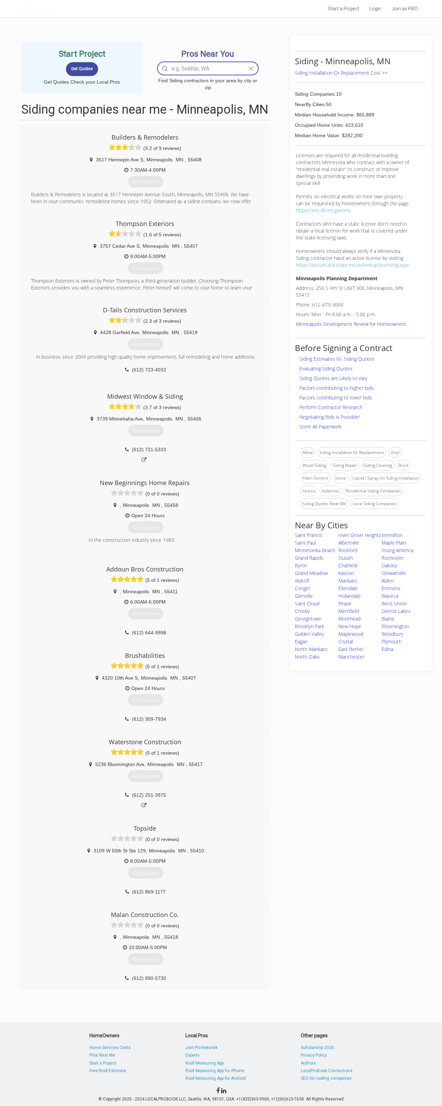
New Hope (349, 626)
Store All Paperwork (320, 426)
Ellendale (348, 588)
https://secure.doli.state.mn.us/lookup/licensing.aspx (352, 265)
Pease (345, 603)
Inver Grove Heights (359, 535)
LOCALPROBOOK (62, 8)
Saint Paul (305, 542)
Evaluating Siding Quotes (326, 368)
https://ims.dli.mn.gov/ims (323, 210)
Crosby (302, 611)
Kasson (346, 573)
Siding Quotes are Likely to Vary (333, 378)
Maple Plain (394, 542)
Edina (387, 649)
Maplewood (350, 634)
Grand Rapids (309, 558)
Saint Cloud (307, 603)
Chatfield (347, 565)
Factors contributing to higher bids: (337, 388)
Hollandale (349, 596)
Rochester (393, 558)
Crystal (345, 641)
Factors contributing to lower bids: (336, 397)
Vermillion (392, 535)
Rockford (347, 550)
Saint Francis (308, 535)
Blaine (388, 618)
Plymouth (392, 641)
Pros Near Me (102, 1055)
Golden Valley (309, 634)
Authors (308, 1063)
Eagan (301, 641)
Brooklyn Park (309, 626)
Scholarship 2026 (317, 1047)
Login (375, 8)
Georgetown (308, 618)
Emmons (391, 588)
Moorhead (349, 618)
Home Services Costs (110, 1047)
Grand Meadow (311, 573)
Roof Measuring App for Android (215, 1078)
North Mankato (311, 649)
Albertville (348, 542)
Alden (388, 580)
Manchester (351, 656)
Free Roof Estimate (107, 1070)
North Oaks (307, 656)
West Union (394, 603)
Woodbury (392, 634)
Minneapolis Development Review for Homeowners (351, 324)
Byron (301, 565)
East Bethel (350, 649)
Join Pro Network (201, 1047)
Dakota (389, 565)
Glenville (304, 596)
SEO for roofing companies (326, 1078)
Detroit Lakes (396, 611)
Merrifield (348, 611)
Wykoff (302, 580)
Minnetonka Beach (315, 550)
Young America (397, 550)
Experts (192, 1055)
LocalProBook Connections (327, 1070)
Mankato (347, 580)
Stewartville (394, 573)
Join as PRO (405, 8)
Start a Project (343, 8)
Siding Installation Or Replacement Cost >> (341, 72)
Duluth (345, 558)
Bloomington (395, 626)
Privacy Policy (314, 1055)
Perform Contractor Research (331, 407)
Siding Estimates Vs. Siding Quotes (336, 359)
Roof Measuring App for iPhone (214, 1070)
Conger (302, 588)
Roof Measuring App (204, 1063)
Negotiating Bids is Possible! (329, 417)
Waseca (390, 596)
